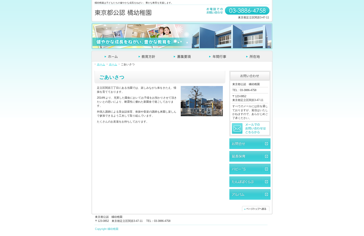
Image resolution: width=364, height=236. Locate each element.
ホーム (101, 64)
